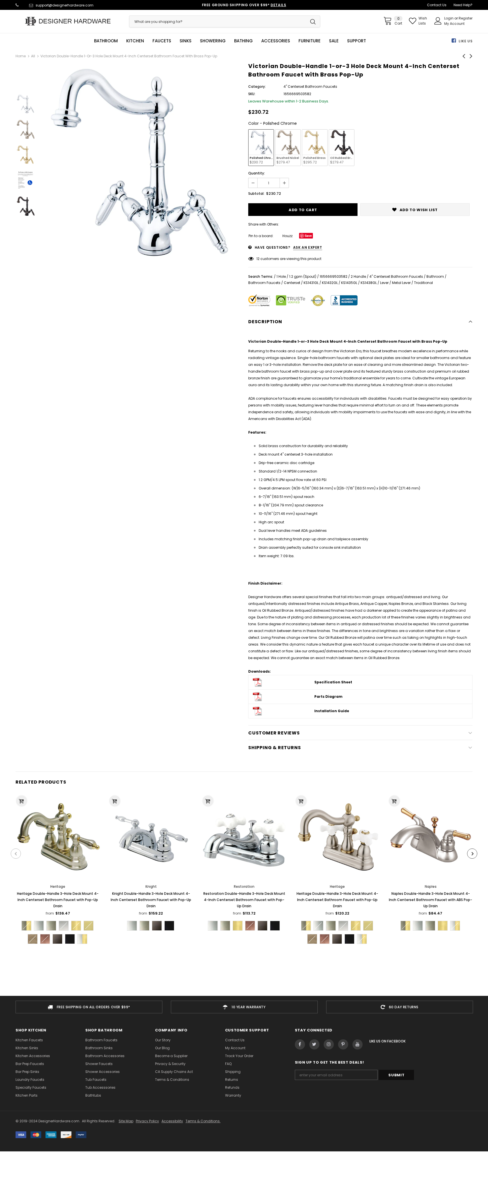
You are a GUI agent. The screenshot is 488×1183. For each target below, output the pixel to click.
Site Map (126, 1121)
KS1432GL (330, 282)
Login (449, 18)
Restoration (244, 886)
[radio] (261, 147)
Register (465, 18)
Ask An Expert (307, 247)
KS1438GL (369, 282)
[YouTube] (357, 1044)
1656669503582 (333, 276)
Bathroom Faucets (264, 282)
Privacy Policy (147, 1121)
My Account (454, 23)
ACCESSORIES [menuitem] (275, 41)
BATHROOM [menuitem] (106, 41)
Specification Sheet (333, 682)
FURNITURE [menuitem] (310, 41)
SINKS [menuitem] (185, 41)
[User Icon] (438, 21)
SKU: (251, 93)
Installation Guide (331, 711)
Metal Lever (401, 282)
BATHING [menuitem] (243, 41)
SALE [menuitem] (334, 41)
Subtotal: (256, 193)
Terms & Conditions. (203, 1121)
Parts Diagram (328, 696)
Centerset (292, 282)
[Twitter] (314, 1044)
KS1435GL (349, 282)
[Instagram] (329, 1044)
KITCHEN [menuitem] (135, 41)
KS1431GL (311, 282)
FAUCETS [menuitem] (161, 41)
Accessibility (172, 1121)
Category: (257, 86)
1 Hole (281, 276)
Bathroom (435, 276)
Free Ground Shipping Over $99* (244, 5)
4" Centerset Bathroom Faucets (396, 276)
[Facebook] (300, 1044)
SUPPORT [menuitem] (356, 41)
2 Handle (358, 276)
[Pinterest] (343, 1044)
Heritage (57, 886)
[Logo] (68, 21)
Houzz (287, 235)
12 (258, 258)
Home (21, 56)
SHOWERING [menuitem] (213, 41)
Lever (384, 282)
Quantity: (256, 173)
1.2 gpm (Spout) (302, 276)
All (33, 56)
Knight (151, 886)
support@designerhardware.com (64, 5)
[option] (140, 163)
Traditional (423, 282)
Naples (431, 886)
